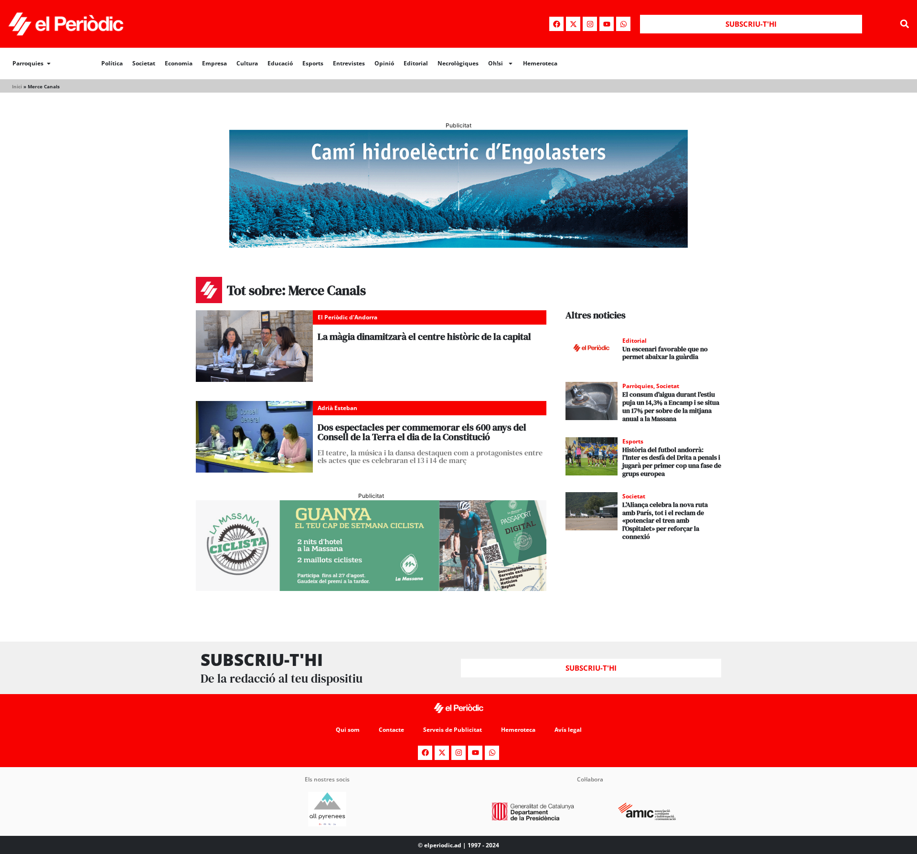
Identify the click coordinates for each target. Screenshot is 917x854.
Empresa (214, 63)
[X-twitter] (573, 24)
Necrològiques (458, 63)
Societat (143, 63)
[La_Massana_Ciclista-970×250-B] (371, 588)
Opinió (384, 63)
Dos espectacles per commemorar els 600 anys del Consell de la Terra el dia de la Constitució (422, 432)
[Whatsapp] (623, 24)
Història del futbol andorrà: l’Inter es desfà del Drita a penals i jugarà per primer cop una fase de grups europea (671, 461)
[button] (904, 24)
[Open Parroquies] (49, 63)
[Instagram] (590, 24)
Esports (312, 63)
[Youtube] (606, 24)
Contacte (391, 730)
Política (112, 63)
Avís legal (568, 730)
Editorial (416, 63)
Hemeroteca (540, 63)
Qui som (348, 730)
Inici (17, 86)
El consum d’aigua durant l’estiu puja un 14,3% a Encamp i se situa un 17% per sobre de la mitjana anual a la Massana (670, 406)
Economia (178, 63)
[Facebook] (556, 24)
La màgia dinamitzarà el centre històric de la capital (424, 336)
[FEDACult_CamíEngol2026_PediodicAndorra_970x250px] (458, 245)
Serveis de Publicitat (452, 730)
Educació (280, 63)
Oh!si (495, 63)
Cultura (247, 63)
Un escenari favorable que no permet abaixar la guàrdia (665, 353)
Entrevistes (349, 63)
